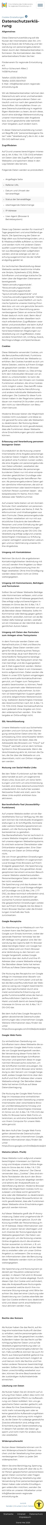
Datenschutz (36, 1514)
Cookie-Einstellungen (15, 16)
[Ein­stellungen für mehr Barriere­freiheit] (39, 1504)
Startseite (8, 1514)
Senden (9, 1506)
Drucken (18, 1506)
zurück (23, 1503)
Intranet (21, 1514)
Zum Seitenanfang (31, 1506)
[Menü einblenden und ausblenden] (40, 5)
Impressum (25, 1517)
